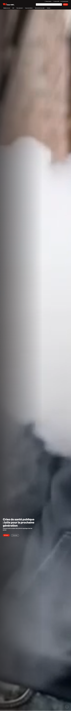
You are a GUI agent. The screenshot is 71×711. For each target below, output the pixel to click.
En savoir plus (15, 535)
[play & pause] (67, 706)
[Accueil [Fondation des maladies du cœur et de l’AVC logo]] (9, 4)
